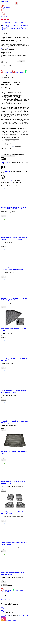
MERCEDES (9, 25)
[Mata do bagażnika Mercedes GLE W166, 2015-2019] (15, 356)
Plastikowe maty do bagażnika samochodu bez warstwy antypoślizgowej (14, 27)
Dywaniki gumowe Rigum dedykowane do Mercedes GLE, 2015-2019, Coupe (14, 238)
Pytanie (2, 145)
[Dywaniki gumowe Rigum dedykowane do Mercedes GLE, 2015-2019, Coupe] (15, 234)
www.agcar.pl (4, 615)
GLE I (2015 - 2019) (18, 25)
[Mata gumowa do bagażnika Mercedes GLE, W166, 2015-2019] (15, 569)
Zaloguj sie (7, 7)
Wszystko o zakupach (6, 598)
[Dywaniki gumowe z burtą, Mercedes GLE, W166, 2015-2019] (15, 509)
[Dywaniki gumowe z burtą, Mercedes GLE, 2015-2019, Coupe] (15, 478)
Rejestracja (3, 8)
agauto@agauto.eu (20, 72)
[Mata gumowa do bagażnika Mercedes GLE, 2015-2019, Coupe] (15, 539)
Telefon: (3, 141)
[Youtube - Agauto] (11, 620)
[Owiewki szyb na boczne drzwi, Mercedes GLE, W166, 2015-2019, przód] (15, 295)
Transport (7, 600)
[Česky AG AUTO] (2, 19)
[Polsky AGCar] (8, 19)
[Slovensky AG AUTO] (5, 19)
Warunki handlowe (5, 599)
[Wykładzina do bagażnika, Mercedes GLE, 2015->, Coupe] (15, 418)
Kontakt (3, 611)
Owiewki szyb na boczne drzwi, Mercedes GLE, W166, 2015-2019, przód (14, 299)
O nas (2, 610)
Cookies (3, 600)
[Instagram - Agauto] (3, 620)
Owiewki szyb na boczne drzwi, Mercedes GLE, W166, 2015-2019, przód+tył (14, 268)
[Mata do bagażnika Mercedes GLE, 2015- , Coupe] (15, 325)
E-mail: (3, 140)
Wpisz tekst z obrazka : (6, 148)
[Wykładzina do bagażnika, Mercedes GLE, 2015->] (15, 448)
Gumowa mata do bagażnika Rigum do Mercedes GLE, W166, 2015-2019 (13, 208)
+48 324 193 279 (7, 72)
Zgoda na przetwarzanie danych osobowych (13, 154)
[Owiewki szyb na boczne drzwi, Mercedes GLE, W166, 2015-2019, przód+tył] (15, 265)
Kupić (21, 61)
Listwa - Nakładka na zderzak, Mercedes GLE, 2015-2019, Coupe (13, 391)
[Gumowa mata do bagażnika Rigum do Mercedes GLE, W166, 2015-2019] (15, 204)
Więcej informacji (5, 31)
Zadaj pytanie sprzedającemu (7, 155)
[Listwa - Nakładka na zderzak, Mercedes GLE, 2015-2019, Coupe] (15, 386)
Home (4, 25)
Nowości (3, 608)
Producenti (3, 607)
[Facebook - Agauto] (24, 615)
